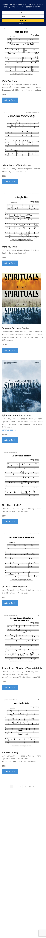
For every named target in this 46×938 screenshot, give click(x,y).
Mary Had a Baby (10, 752)
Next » (31, 786)
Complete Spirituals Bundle (15, 328)
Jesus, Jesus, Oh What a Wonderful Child (22, 668)
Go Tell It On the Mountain (14, 586)
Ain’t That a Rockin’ (11, 505)
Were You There (9, 81)
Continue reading (9, 430)
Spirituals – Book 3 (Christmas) (17, 415)
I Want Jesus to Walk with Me (16, 165)
